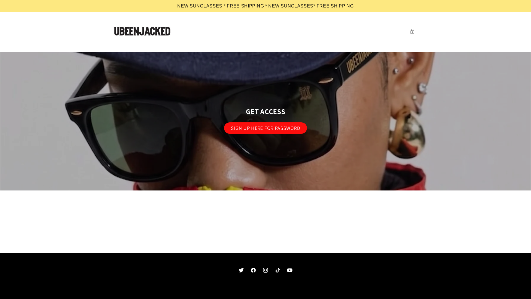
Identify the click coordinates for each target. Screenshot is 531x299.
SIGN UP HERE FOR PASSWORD (265, 128)
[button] (414, 31)
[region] (265, 6)
